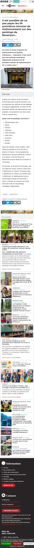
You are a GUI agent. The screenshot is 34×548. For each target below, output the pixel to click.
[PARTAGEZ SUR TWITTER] (7, 45)
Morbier (4, 384)
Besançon (15, 220)
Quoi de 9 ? (15, 222)
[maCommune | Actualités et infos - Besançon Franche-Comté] (11, 6)
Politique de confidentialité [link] (17, 546)
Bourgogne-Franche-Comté (21, 273)
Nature (22, 302)
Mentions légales (8, 479)
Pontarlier (6, 339)
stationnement (13, 194)
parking (5, 194)
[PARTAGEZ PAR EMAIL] (15, 45)
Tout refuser (18, 543)
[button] (30, 1)
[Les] (6, 364)
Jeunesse (22, 275)
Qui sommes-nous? (9, 470)
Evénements (23, 448)
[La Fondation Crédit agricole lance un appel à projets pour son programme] (6, 303)
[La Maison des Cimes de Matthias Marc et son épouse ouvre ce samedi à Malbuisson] (6, 290)
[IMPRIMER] (19, 45)
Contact (5, 467)
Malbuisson (16, 288)
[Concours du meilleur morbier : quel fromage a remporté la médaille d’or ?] (17, 375)
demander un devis (11, 510)
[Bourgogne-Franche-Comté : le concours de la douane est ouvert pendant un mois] (6, 404)
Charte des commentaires (11, 472)
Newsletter (8, 485)
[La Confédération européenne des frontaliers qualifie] (6, 417)
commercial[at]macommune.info (11, 506)
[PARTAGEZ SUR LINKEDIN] (11, 45)
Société (22, 289)
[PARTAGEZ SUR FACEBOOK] (4, 45)
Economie (5, 17)
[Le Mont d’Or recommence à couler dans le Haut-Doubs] (6, 440)
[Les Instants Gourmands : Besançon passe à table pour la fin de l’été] (6, 449)
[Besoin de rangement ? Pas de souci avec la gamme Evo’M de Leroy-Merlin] (6, 223)
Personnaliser (28, 543)
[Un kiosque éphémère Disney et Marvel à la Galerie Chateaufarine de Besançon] (6, 317)
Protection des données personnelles (14, 474)
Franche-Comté (17, 300)
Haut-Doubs (16, 414)
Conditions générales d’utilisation (13, 481)
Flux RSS (6, 476)
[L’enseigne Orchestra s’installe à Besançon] (6, 431)
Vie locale (14, 17)
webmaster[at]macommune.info (11, 524)
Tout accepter (6, 543)
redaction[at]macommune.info (11, 501)
